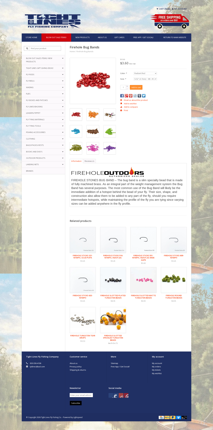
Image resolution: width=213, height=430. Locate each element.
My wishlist (157, 373)
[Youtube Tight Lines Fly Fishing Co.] (121, 395)
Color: (123, 73)
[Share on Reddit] (135, 95)
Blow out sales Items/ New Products (39, 60)
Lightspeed (77, 417)
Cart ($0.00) (165, 9)
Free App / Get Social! (143, 37)
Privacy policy (76, 366)
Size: (123, 79)
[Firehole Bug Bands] (93, 81)
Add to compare (130, 107)
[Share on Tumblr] (139, 95)
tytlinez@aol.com (37, 366)
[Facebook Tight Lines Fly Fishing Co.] (111, 395)
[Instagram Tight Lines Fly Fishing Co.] (126, 395)
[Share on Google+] (126, 95)
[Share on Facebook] (122, 95)
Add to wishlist (129, 103)
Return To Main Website (174, 37)
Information (76, 161)
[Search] (27, 48)
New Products (82, 37)
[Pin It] (130, 95)
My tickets (156, 370)
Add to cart (136, 87)
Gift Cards (119, 37)
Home (72, 51)
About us (102, 37)
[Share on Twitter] (143, 95)
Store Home (31, 37)
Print (125, 110)
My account (180, 9)
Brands (29, 171)
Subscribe (75, 403)
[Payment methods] (161, 417)
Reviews (89, 161)
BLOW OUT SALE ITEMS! (56, 37)
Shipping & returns (78, 370)
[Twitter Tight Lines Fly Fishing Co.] (116, 395)
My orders (156, 366)
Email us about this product (135, 100)
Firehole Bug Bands (85, 51)
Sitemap (114, 363)
